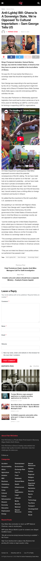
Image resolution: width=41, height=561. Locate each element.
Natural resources (31, 464)
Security (31, 491)
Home (3, 9)
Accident (4, 463)
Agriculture (5, 472)
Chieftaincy (5, 484)
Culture (3, 496)
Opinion (31, 468)
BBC (2, 478)
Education (4, 508)
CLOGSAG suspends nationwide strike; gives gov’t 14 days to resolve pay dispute (24, 417)
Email (4, 335)
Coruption (4, 487)
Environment (19, 466)
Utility (30, 512)
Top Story (31, 503)
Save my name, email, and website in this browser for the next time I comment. (21, 354)
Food (16, 475)
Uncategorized (33, 509)
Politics (36, 366)
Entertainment (19, 463)
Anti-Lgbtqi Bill (11, 257)
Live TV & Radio (29, 553)
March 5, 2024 (25, 32)
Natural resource (18, 511)
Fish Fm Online (21, 556)
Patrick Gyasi (13, 32)
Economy (4, 505)
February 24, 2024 (8, 389)
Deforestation (6, 499)
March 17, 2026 (15, 421)
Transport (31, 506)
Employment (5, 511)
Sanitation (31, 488)
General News (10, 9)
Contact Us (4, 553)
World (30, 515)
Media (17, 501)
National (17, 507)
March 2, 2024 (15, 411)
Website (4, 344)
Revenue (31, 480)
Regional (31, 474)
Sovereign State (33, 257)
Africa (3, 469)
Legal (17, 495)
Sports (30, 494)
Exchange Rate (20, 469)
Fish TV (17, 472)
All (31, 366)
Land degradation (19, 491)
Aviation (4, 475)
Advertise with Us (16, 553)
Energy (3, 514)
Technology (32, 500)
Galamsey (18, 478)
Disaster (4, 502)
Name (4, 326)
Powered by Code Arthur (32, 556)
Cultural (4, 493)
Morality (17, 504)
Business (4, 481)
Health (17, 484)
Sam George (22, 257)
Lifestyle (18, 498)
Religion (31, 477)
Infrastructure (19, 487)
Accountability (6, 466)
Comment (5, 301)
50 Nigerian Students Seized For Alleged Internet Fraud (19, 385)
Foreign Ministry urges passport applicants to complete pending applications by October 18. (22, 396)
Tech (29, 497)
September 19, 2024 (17, 400)
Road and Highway (31, 484)
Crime (3, 490)
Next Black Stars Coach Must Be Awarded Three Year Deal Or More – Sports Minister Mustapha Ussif (25, 406)
